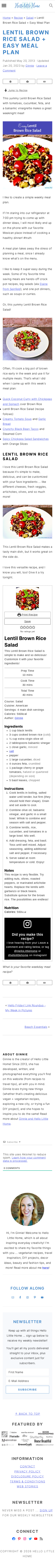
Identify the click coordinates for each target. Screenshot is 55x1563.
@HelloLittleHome (25, 951)
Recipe (18, 17)
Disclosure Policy (27, 1476)
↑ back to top (27, 1413)
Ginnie (19, 718)
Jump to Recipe (17, 90)
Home (7, 17)
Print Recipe (29, 614)
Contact (27, 1466)
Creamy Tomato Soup (17, 419)
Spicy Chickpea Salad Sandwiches (26, 439)
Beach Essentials (36, 1026)
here (45, 1267)
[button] (21, 627)
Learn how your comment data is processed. (24, 1159)
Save (27, 621)
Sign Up (46, 1510)
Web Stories (27, 1486)
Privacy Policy (27, 1471)
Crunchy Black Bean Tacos (20, 429)
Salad (30, 17)
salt (11, 751)
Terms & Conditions (27, 1481)
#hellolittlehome (18, 955)
